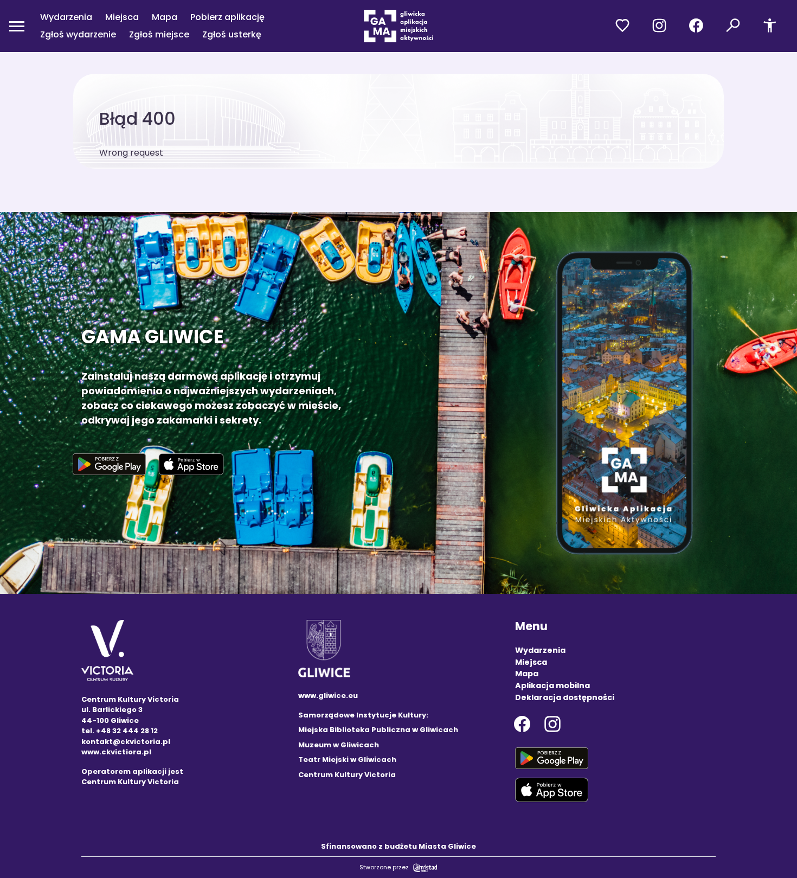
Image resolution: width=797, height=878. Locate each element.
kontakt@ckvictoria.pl (125, 741)
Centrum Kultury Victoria (347, 775)
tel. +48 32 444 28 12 (119, 731)
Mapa (164, 17)
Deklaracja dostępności (564, 697)
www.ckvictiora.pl (116, 752)
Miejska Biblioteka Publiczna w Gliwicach (378, 730)
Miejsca (122, 17)
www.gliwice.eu (328, 695)
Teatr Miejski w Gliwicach (347, 759)
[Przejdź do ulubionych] (622, 26)
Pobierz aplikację (227, 17)
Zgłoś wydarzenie (78, 34)
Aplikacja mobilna (552, 685)
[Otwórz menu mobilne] (17, 26)
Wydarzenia (66, 17)
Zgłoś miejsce (159, 34)
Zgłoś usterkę (231, 34)
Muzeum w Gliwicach (338, 745)
